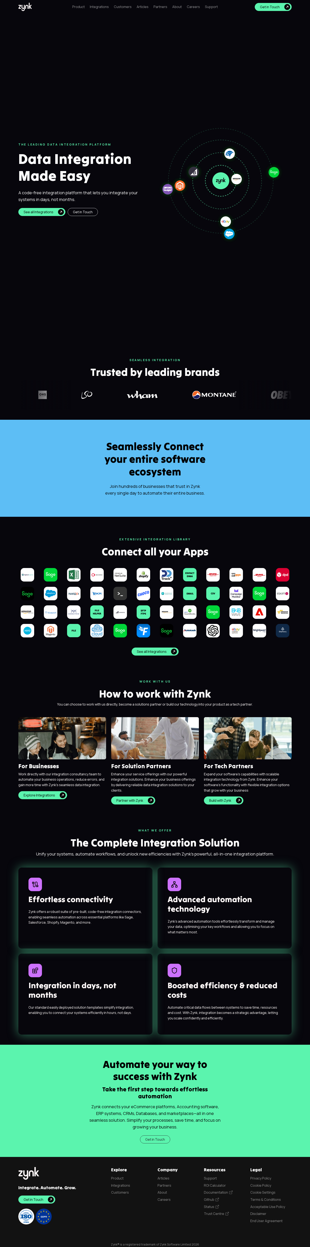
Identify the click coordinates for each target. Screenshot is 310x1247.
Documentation (216, 1192)
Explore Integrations (39, 795)
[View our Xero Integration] (27, 630)
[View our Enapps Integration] (236, 574)
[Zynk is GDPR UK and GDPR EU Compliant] (44, 1216)
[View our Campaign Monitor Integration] (236, 593)
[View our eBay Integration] (236, 630)
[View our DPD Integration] (282, 574)
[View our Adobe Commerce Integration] (259, 612)
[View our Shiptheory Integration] (282, 630)
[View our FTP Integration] (143, 612)
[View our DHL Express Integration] (259, 574)
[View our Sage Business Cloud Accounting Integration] (213, 612)
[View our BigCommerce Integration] (120, 612)
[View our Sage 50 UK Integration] (50, 574)
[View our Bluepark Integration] (50, 612)
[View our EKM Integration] (97, 593)
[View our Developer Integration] (120, 593)
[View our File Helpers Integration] (97, 611)
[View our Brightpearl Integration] (259, 630)
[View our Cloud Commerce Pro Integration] (97, 630)
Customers (123, 6)
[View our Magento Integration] (50, 630)
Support (211, 6)
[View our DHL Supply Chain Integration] (213, 574)
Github (210, 1199)
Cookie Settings (262, 1192)
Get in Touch (270, 7)
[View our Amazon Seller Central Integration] (27, 612)
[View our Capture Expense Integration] (27, 574)
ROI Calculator (215, 1185)
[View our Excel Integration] (74, 574)
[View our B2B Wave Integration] (236, 612)
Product (78, 6)
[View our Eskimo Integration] (282, 593)
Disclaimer (258, 1213)
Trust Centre (214, 1213)
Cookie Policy (260, 1185)
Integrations (99, 6)
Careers (193, 6)
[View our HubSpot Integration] (74, 593)
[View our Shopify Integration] (143, 574)
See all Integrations (38, 212)
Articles (142, 6)
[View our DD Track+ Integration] (166, 574)
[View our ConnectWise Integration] (74, 612)
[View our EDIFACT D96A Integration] (190, 574)
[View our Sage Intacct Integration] (166, 630)
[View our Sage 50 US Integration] (120, 630)
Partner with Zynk (129, 800)
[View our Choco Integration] (143, 593)
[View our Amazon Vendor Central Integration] (166, 612)
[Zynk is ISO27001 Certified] (26, 1216)
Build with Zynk (220, 800)
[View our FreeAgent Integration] (143, 630)
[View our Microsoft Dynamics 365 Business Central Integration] (166, 593)
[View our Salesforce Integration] (50, 593)
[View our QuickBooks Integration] (190, 612)
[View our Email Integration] (190, 593)
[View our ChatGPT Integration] (213, 630)
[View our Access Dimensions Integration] (97, 574)
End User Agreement (266, 1221)
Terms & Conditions (265, 1199)
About (177, 6)
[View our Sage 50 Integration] (259, 593)
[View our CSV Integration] (213, 593)
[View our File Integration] (74, 630)
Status (210, 1206)
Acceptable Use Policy (267, 1206)
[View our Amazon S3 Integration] (282, 612)
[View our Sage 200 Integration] (27, 593)
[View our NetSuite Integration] (120, 574)
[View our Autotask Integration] (190, 630)
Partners (160, 6)
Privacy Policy (260, 1178)
